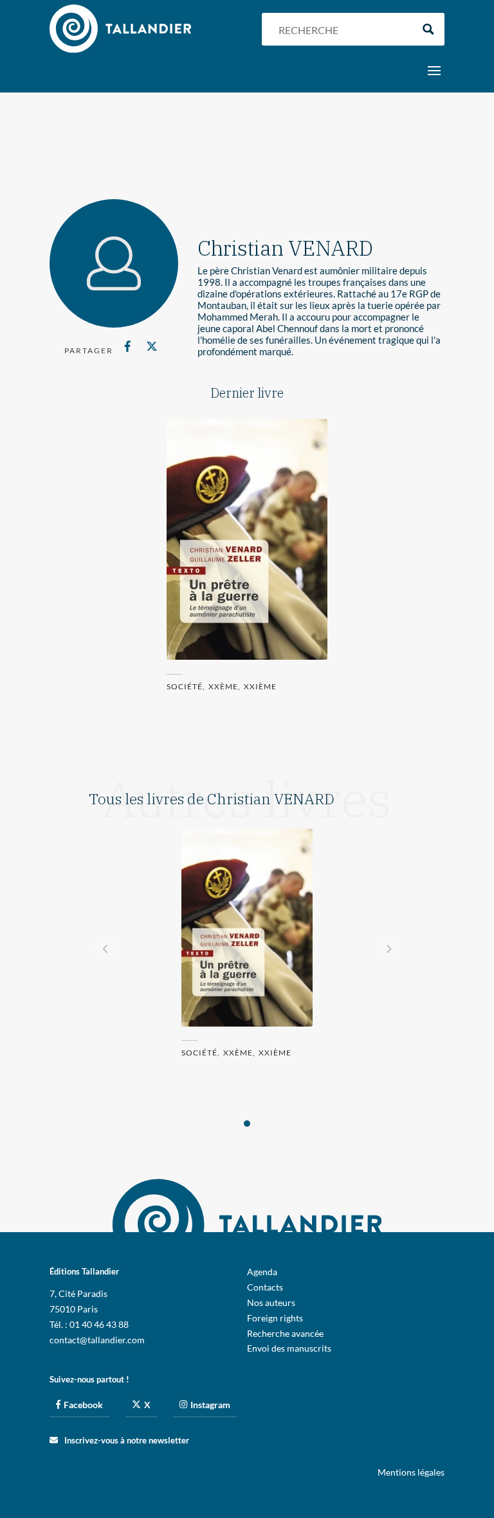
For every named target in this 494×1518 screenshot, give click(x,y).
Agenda (262, 1271)
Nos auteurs (271, 1302)
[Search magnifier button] (428, 29)
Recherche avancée (285, 1333)
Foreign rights (275, 1317)
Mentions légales (411, 1472)
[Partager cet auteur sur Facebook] (127, 346)
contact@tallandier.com (97, 1339)
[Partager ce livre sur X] (152, 346)
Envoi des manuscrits (289, 1348)
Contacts (265, 1287)
